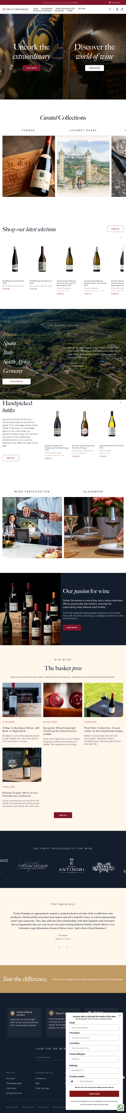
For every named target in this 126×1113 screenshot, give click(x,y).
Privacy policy (43, 1107)
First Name (75, 1033)
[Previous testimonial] (59, 947)
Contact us (40, 1078)
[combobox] (94, 1059)
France (10, 334)
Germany (13, 371)
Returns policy (27, 1107)
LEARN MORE (94, 68)
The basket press (14, 1083)
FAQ (37, 1083)
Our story (10, 1078)
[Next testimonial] (67, 947)
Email (72, 1023)
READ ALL (63, 815)
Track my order (42, 1088)
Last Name (74, 1043)
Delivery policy (12, 1107)
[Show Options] (117, 1059)
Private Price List (14, 1093)
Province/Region (77, 1054)
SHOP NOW (77, 366)
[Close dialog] (120, 1016)
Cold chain (11, 1088)
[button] (36, 9)
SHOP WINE (31, 68)
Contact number (77, 1076)
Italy (8, 352)
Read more (72, 627)
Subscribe (94, 1093)
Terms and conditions (61, 1107)
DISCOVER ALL (16, 381)
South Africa (16, 361)
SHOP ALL (115, 229)
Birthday (74, 1066)
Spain (9, 343)
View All (29, 189)
